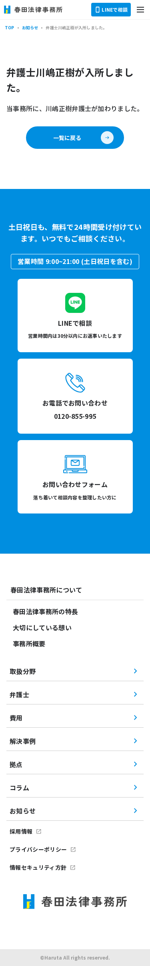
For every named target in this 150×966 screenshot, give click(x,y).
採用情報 (21, 831)
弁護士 (19, 694)
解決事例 (23, 741)
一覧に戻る (67, 138)
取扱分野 (23, 671)
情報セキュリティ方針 (38, 867)
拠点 (16, 764)
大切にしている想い (42, 627)
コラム (19, 787)
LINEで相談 (115, 9)
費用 (16, 717)
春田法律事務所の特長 (45, 611)
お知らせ (23, 811)
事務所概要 (29, 643)
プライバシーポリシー (38, 849)
